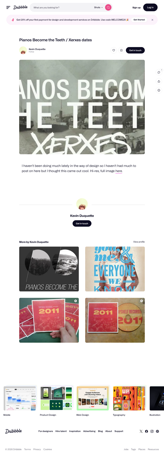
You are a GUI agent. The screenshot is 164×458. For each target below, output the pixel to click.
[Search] (108, 7)
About (108, 431)
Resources (153, 449)
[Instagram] (152, 431)
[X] (141, 431)
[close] (152, 19)
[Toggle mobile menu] (8, 7)
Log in (150, 7)
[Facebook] (146, 431)
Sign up (136, 7)
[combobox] (61, 7)
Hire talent (61, 431)
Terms (27, 449)
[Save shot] (121, 50)
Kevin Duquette (37, 49)
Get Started (139, 19)
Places (141, 449)
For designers (45, 431)
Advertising (89, 431)
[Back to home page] (20, 7)
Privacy (37, 449)
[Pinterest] (157, 431)
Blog (100, 431)
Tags (133, 449)
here (118, 171)
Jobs (126, 449)
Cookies (47, 449)
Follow (31, 52)
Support (119, 431)
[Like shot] (114, 50)
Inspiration (75, 431)
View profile (139, 241)
